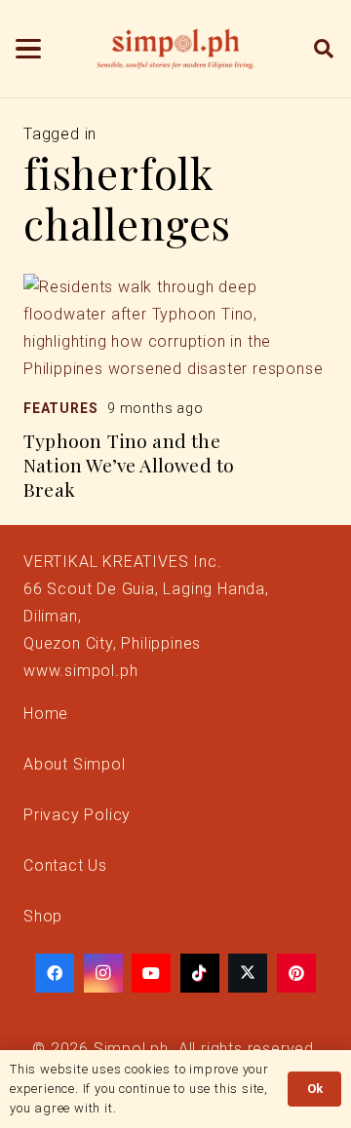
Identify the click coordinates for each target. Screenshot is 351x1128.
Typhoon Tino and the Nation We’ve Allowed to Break (128, 465)
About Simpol (74, 764)
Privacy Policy (77, 815)
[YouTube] (151, 973)
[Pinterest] (296, 973)
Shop (42, 916)
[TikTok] (199, 973)
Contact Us (65, 865)
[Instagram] (103, 973)
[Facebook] (54, 973)
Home (45, 713)
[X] (247, 973)
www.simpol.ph (80, 670)
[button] (28, 48)
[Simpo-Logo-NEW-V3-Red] (175, 49)
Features (60, 408)
